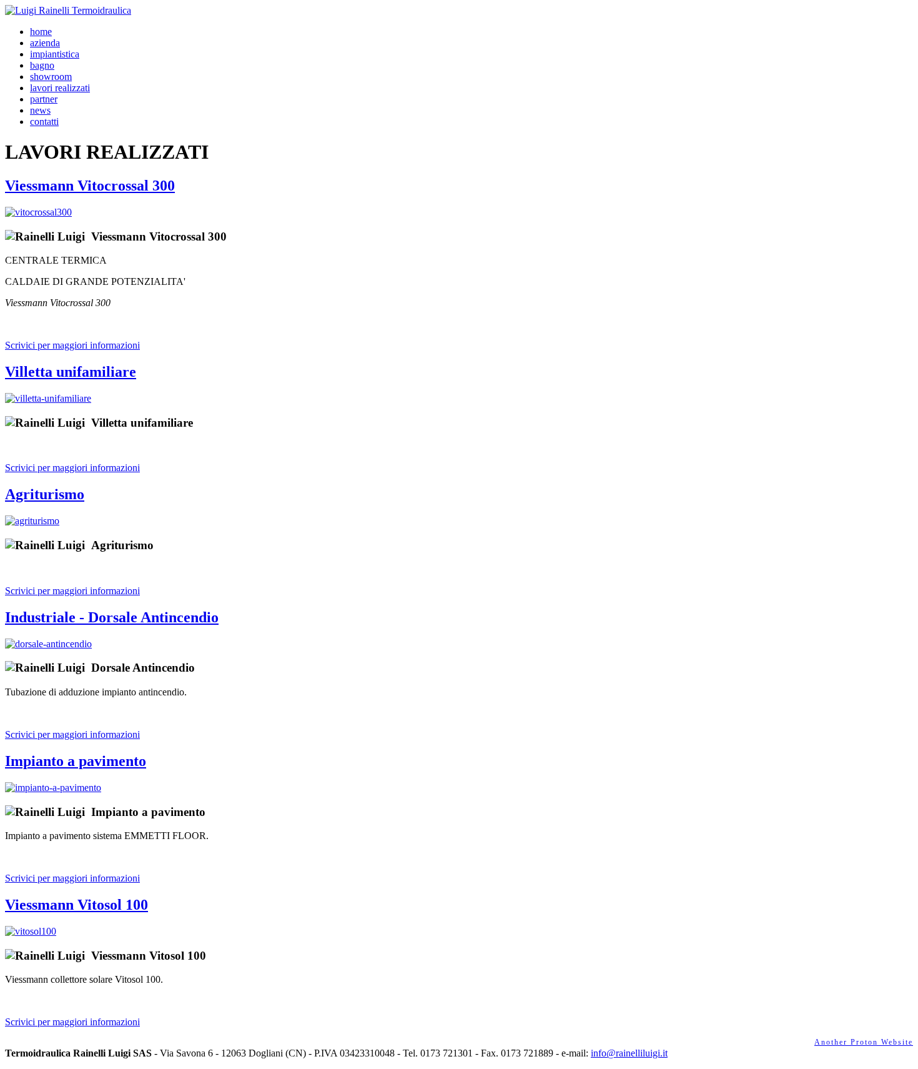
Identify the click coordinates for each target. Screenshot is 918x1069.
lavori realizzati (60, 87)
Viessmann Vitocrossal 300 (90, 185)
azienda (45, 42)
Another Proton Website (863, 1042)
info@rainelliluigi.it (629, 1053)
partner (43, 99)
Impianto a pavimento (75, 761)
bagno (42, 65)
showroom (51, 76)
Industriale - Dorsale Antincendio (112, 617)
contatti (44, 121)
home (41, 31)
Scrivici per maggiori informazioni (72, 345)
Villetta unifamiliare (70, 372)
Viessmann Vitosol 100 (76, 905)
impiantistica (54, 54)
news (40, 110)
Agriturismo (44, 494)
